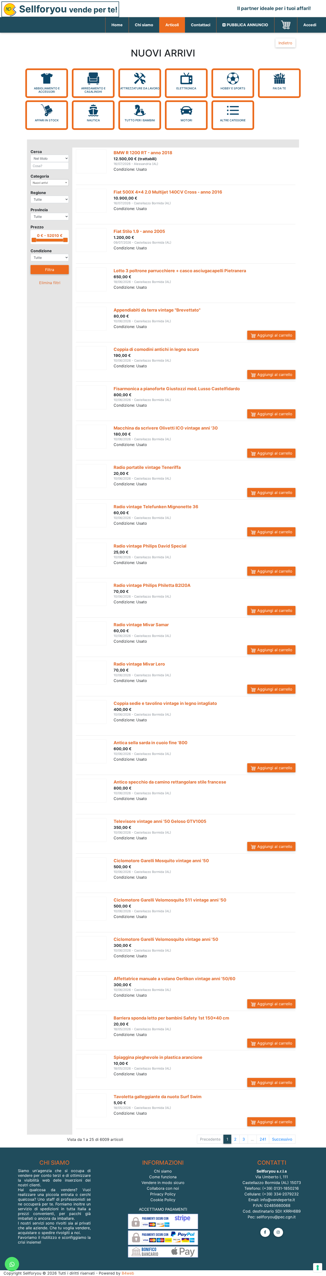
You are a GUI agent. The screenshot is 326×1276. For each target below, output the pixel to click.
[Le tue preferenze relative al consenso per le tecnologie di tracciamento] (317, 1267)
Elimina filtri (49, 282)
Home (120, 24)
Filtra (49, 269)
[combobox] (50, 182)
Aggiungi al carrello (274, 335)
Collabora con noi (163, 1188)
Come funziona (163, 1176)
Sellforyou (67, 9)
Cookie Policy (162, 1199)
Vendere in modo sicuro (163, 1182)
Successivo (282, 1139)
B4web (128, 1273)
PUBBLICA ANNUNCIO (247, 24)
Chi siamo (144, 24)
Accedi (309, 24)
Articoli (172, 24)
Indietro (285, 43)
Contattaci (200, 24)
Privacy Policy (163, 1194)
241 (263, 1139)
